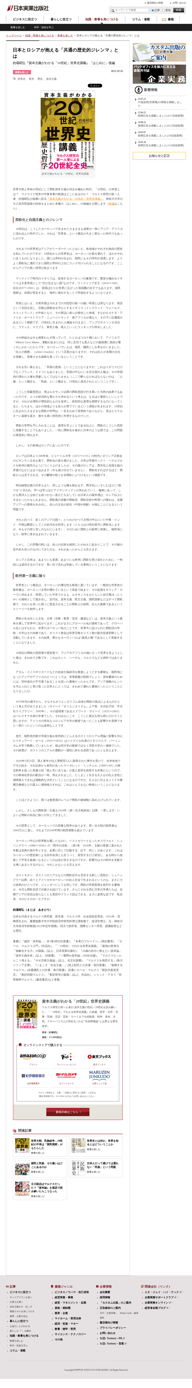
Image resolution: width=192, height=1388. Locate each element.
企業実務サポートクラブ (159, 1297)
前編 (111, 203)
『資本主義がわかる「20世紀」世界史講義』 (75, 198)
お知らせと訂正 (159, 155)
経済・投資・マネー (66, 1323)
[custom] (159, 59)
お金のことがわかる (20, 1326)
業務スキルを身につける (22, 1311)
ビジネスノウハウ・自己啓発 (72, 1292)
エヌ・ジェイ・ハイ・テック (162, 1292)
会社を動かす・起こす (21, 1306)
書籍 (168, 10)
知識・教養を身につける (101, 19)
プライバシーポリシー (113, 1327)
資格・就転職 (62, 1308)
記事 (157, 10)
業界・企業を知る (19, 1316)
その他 (59, 1339)
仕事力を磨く (16, 1302)
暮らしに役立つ (61, 19)
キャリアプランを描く (21, 1297)
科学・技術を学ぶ (44, 27)
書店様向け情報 (155, 3)
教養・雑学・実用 (65, 1329)
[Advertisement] (39, 1236)
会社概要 (105, 1292)
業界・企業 (61, 1313)
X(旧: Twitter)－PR (111, 1338)
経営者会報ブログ (155, 1308)
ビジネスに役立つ (25, 19)
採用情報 (105, 1297)
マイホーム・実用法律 (68, 1318)
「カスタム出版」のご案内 (115, 1302)
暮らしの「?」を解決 (20, 1331)
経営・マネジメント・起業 (70, 1302)
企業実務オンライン (156, 1302)
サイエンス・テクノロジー (70, 1334)
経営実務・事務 (64, 1297)
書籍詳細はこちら (67, 1111)
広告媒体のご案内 (110, 1308)
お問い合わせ (179, 3)
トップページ (14, 35)
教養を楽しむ (17, 27)
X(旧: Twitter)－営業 (112, 1343)
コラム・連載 (141, 19)
